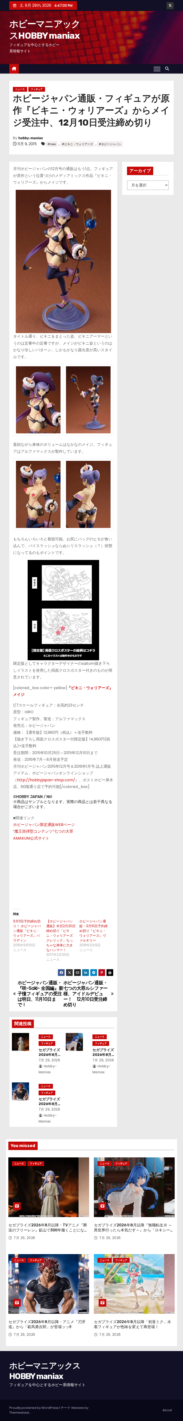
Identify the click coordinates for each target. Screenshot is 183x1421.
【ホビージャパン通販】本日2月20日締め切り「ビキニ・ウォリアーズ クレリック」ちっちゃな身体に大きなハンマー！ (61, 935)
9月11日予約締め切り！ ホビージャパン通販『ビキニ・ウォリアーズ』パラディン (27, 931)
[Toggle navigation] (157, 69)
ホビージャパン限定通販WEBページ (44, 824)
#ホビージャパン (110, 144)
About (167, 1410)
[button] (168, 69)
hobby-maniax (30, 138)
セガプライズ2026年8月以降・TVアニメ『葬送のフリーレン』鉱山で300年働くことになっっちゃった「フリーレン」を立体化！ (48, 1230)
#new (51, 144)
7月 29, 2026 (49, 1060)
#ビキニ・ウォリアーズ (77, 144)
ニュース (20, 89)
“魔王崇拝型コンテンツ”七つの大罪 (43, 831)
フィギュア (37, 89)
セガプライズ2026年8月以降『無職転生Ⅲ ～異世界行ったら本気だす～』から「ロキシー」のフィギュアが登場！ (134, 1230)
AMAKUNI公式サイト (31, 838)
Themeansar (19, 1412)
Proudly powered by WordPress (34, 1407)
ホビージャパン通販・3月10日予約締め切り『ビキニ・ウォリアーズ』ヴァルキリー (93, 931)
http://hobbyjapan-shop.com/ (46, 780)
